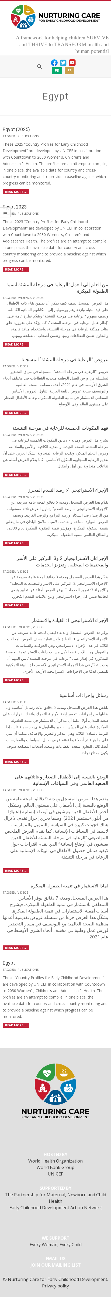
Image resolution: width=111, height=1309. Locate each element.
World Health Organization (55, 1161)
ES (69, 70)
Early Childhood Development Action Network (55, 1208)
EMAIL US (55, 1259)
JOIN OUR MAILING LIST (55, 1265)
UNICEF (55, 1174)
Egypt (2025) (16, 129)
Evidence (24, 298)
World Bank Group (55, 1167)
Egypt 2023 (15, 207)
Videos (38, 298)
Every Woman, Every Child (56, 1245)
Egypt (9, 963)
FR (57, 70)
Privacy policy (55, 1286)
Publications (28, 136)
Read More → (16, 192)
